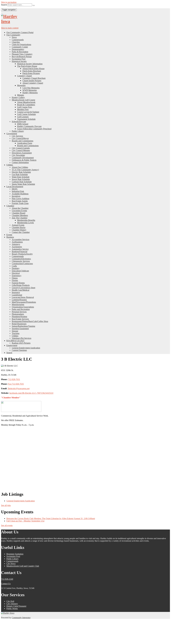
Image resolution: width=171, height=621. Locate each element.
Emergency (16, 275)
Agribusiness (17, 242)
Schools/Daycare (19, 121)
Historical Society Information (29, 64)
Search (4, 5)
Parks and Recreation (21, 309)
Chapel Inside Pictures (31, 80)
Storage (15, 331)
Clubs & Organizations (21, 44)
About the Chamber (20, 208)
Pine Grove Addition (20, 198)
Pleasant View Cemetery (22, 54)
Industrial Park (18, 191)
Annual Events (18, 225)
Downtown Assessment (22, 153)
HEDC (15, 189)
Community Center (20, 47)
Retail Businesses (19, 324)
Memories (21, 85)
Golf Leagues (23, 117)
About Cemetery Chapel (32, 83)
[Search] (34, 5)
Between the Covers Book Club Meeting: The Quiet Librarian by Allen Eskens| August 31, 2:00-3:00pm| (50, 518)
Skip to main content (9, 28)
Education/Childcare (20, 271)
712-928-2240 (7, 579)
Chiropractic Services (21, 261)
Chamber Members (20, 215)
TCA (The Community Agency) (25, 170)
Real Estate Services (20, 319)
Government (11, 133)
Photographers (18, 314)
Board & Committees (26, 105)
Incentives (16, 196)
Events (9, 235)
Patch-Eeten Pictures (31, 73)
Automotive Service (20, 249)
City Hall (10, 601)
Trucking (15, 333)
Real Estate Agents (20, 201)
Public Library (18, 131)
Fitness (15, 278)
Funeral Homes (18, 283)
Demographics (18, 49)
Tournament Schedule (26, 119)
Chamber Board (18, 213)
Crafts (14, 266)
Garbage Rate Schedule (22, 182)
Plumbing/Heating (19, 316)
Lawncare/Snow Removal (23, 297)
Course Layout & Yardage (28, 112)
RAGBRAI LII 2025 (15, 340)
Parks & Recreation (20, 52)
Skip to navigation (8, 2)
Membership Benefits (26, 220)
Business (10, 237)
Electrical (16, 273)
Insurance (16, 292)
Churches (16, 42)
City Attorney (12, 604)
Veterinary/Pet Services (21, 338)
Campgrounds (18, 40)
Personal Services (19, 312)
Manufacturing (18, 304)
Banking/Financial (19, 251)
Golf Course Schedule (26, 114)
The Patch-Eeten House (27, 66)
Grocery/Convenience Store (23, 287)
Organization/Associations (23, 307)
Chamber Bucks (18, 227)
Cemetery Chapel (24, 76)
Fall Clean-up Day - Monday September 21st (25, 521)
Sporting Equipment (20, 328)
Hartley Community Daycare (29, 126)
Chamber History (19, 230)
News (14, 37)
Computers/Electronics (21, 259)
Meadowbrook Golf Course (23, 100)
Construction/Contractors (22, 263)
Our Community (13, 35)
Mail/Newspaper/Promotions (24, 302)
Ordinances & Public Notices (24, 160)
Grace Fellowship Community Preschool (34, 129)
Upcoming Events (19, 210)
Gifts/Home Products (21, 285)
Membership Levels (25, 222)
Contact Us (6, 583)
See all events (7, 525)
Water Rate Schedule (20, 177)
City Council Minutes (21, 150)
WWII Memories (29, 90)
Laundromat (17, 295)
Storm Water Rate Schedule (23, 184)
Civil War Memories (31, 88)
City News (10, 563)
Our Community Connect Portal (19, 32)
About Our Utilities (20, 167)
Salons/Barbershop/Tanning (23, 326)
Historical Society (19, 61)
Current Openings (19, 350)
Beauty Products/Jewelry (22, 254)
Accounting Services (20, 239)
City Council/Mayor (20, 138)
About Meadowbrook (26, 102)
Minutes (20, 95)
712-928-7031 (14, 379)
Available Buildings (20, 194)
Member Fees (23, 109)
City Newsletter (18, 155)
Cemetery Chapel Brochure (34, 78)
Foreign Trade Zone (20, 203)
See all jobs (6, 505)
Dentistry (16, 268)
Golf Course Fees (24, 107)
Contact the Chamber (21, 232)
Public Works (12, 608)
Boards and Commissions (22, 141)
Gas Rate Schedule (20, 174)
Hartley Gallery (18, 97)
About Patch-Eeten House (33, 68)
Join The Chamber (19, 218)
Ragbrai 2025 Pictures (21, 343)
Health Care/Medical (20, 290)
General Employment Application (26, 348)
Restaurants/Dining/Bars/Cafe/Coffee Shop (30, 321)
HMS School (22, 124)
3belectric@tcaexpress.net (19, 388)
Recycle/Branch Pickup (22, 56)
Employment (11, 345)
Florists (15, 280)
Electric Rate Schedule (21, 172)
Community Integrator (21, 617)
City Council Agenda (21, 148)
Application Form (24, 143)
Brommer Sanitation (14, 554)
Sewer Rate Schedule (21, 179)
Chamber (10, 206)
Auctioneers (17, 247)
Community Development (23, 157)
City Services (17, 136)
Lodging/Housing (19, 300)
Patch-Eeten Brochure (31, 71)
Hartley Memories (30, 92)
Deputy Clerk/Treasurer (16, 606)
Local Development (14, 186)
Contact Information (20, 162)
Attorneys (16, 244)
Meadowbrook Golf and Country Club (22, 566)
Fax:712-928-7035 (16, 384)
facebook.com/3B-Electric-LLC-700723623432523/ (31, 393)
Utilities (9, 165)
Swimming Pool (18, 59)
